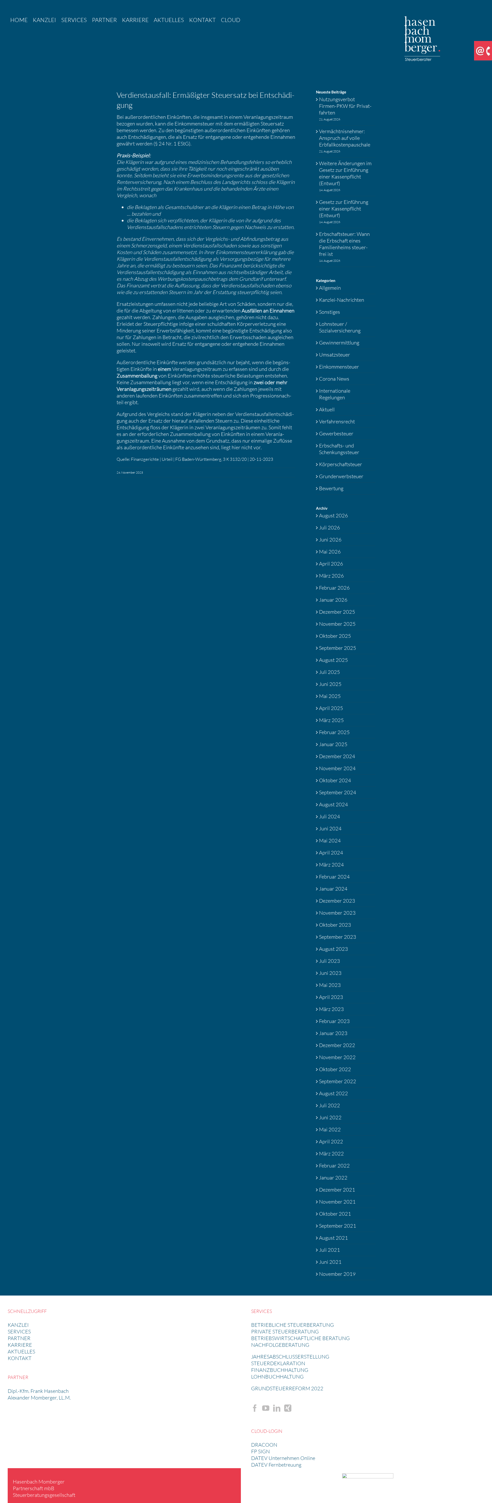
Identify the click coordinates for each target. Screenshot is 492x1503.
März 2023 (331, 1009)
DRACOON (264, 1445)
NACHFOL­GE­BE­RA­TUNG (280, 1345)
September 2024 (337, 792)
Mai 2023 (330, 985)
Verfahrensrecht (337, 421)
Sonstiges (329, 312)
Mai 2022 (330, 1129)
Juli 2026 (329, 527)
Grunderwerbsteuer (341, 476)
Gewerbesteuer (336, 433)
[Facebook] (254, 1408)
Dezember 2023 (337, 900)
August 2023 (333, 949)
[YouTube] (265, 1408)
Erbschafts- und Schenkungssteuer (339, 448)
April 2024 (331, 852)
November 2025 (337, 624)
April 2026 (331, 563)
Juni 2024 (330, 828)
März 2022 (331, 1153)
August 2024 (333, 804)
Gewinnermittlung (339, 342)
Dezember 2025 (337, 612)
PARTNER (19, 1338)
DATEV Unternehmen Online (283, 1458)
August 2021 (333, 1238)
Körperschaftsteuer (340, 464)
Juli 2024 (329, 816)
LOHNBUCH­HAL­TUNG (277, 1376)
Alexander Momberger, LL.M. (39, 1397)
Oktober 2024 (335, 780)
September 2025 (337, 648)
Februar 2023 (334, 1021)
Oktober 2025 (335, 636)
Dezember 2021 (337, 1189)
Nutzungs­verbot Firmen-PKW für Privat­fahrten (345, 106)
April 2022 (331, 1141)
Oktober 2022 (335, 1069)
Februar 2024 (334, 876)
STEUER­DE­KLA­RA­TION (278, 1363)
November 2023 (337, 913)
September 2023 (337, 937)
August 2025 (333, 660)
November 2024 (337, 768)
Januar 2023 (333, 1033)
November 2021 (337, 1201)
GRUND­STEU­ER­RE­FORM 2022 (287, 1388)
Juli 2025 (329, 672)
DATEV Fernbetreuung (276, 1465)
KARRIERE (20, 1345)
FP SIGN (260, 1451)
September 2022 (337, 1081)
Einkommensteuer (339, 366)
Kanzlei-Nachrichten (341, 300)
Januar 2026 (333, 600)
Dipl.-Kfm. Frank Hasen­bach (38, 1391)
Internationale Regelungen (334, 394)
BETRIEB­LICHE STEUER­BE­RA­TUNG (292, 1325)
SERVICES (19, 1331)
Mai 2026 (330, 551)
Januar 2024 (333, 888)
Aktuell (327, 409)
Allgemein (330, 288)
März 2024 (331, 864)
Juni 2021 (330, 1262)
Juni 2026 (330, 539)
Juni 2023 (330, 973)
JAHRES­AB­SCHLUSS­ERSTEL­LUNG (290, 1356)
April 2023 (331, 997)
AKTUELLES (21, 1351)
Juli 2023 (329, 961)
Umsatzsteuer (334, 354)
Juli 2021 (329, 1250)
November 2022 (337, 1057)
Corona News (334, 378)
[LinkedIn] (276, 1408)
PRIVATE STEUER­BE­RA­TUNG (285, 1331)
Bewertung (331, 488)
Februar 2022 (334, 1165)
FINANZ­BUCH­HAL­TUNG (279, 1370)
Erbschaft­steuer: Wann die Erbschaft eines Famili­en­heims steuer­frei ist (344, 244)
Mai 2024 (330, 840)
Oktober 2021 (335, 1213)
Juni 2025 (330, 684)
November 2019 (337, 1274)
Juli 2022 (329, 1105)
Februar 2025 (334, 732)
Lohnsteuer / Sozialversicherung (340, 327)
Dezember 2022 (337, 1045)
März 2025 (331, 720)
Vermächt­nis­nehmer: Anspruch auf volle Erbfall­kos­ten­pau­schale (344, 138)
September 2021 (337, 1226)
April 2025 (331, 708)
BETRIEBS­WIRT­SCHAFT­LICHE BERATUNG (300, 1338)
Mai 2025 (330, 696)
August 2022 (333, 1093)
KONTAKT (20, 1358)
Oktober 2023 (335, 925)
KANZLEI (18, 1325)
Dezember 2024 (337, 756)
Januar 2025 (333, 744)
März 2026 (331, 575)
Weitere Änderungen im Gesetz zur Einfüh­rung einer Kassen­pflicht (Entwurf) (345, 173)
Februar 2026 (334, 587)
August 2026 (333, 515)
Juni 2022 (330, 1117)
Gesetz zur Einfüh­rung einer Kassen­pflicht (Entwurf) (343, 208)
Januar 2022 (333, 1177)
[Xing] (287, 1408)
